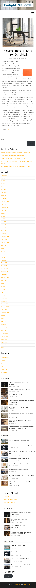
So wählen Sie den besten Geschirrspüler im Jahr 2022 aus (21, 446)
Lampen (3, 360)
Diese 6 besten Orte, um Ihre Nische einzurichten (19, 458)
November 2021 (4, 336)
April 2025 (3, 222)
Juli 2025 (3, 213)
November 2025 (5, 201)
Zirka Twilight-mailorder (9, 502)
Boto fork (25, 58)
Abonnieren (8, 576)
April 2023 (3, 292)
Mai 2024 (3, 254)
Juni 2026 (3, 181)
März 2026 (3, 190)
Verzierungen (4, 372)
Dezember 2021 (4, 333)
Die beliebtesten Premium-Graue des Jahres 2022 (19, 469)
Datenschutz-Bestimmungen (10, 499)
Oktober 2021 (4, 339)
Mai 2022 (3, 318)
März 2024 (3, 260)
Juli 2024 (3, 248)
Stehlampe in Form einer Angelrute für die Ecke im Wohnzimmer (15, 166)
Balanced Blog (27, 584)
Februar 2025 (4, 228)
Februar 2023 (4, 298)
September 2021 (4, 342)
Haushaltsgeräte (5, 357)
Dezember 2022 (4, 304)
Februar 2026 (4, 192)
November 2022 (5, 307)
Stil (8, 129)
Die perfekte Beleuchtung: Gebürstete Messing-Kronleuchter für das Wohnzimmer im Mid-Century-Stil (21, 427)
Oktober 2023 (4, 275)
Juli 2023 (3, 283)
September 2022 (5, 313)
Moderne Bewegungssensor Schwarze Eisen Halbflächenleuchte (15, 152)
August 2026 (4, 175)
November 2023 (5, 272)
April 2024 (3, 257)
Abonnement (6, 496)
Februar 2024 (4, 263)
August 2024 (4, 245)
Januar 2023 (4, 301)
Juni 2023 (3, 286)
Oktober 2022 (4, 310)
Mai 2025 (3, 219)
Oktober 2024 (4, 239)
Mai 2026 (3, 184)
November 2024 (5, 236)
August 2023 (4, 280)
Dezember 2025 (4, 198)
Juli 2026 (3, 178)
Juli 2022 (3, 315)
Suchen (3, 140)
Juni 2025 (3, 216)
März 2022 (3, 324)
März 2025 (3, 225)
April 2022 (3, 321)
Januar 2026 (4, 195)
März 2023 (3, 295)
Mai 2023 (3, 289)
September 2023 (5, 277)
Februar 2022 (4, 327)
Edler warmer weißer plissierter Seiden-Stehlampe (12, 155)
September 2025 (5, 207)
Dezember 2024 (4, 233)
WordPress (17, 584)
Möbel (2, 363)
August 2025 (4, 210)
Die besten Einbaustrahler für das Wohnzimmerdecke (13, 158)
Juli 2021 (3, 348)
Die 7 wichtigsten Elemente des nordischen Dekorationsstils (21, 464)
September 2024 (5, 242)
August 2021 (4, 345)
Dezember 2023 (4, 269)
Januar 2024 (4, 266)
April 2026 (3, 187)
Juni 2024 (3, 251)
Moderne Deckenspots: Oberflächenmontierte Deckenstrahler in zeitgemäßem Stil (21, 532)
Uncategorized (4, 369)
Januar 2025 (4, 231)
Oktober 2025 (4, 204)
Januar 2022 (4, 330)
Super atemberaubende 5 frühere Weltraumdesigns (19, 440)
